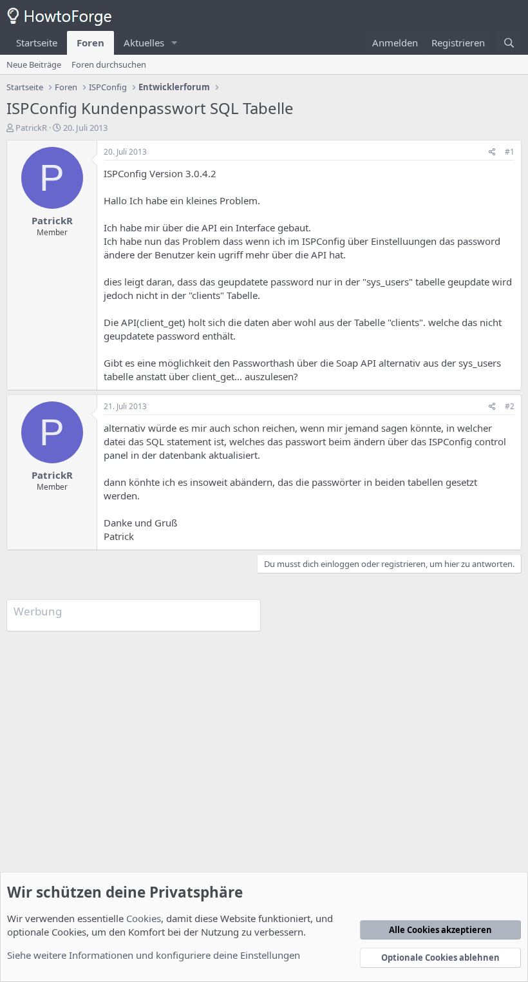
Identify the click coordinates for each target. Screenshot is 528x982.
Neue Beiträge (33, 64)
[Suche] (509, 43)
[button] (174, 43)
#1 (509, 151)
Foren (90, 42)
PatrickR (31, 127)
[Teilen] (492, 152)
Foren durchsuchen (108, 64)
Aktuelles (144, 42)
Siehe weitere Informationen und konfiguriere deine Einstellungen (153, 954)
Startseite (36, 42)
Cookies (143, 918)
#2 (509, 406)
